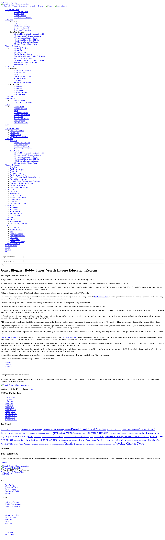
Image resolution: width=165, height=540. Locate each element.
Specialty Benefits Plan (18, 197)
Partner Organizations (17, 236)
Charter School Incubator (130, 430)
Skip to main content (8, 2)
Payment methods (16, 213)
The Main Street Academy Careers (24, 444)
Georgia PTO (138, 433)
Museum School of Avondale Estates (139, 437)
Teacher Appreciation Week (113, 440)
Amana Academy (15, 429)
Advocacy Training (21, 145)
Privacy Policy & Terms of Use (12, 472)
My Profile (14, 207)
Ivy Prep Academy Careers (14, 436)
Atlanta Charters (15, 135)
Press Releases (10, 517)
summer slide (75, 440)
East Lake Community (69, 337)
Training (69, 443)
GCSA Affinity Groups (18, 203)
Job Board (9, 217)
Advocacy (9, 139)
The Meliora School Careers (56, 444)
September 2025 (11, 420)
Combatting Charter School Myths (26, 159)
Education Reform (97, 433)
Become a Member (16, 195)
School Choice (48, 439)
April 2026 (9, 406)
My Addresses (15, 211)
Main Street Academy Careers (117, 437)
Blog (32, 389)
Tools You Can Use (17, 151)
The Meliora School (44, 444)
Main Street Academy (99, 437)
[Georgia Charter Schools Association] (15, 4)
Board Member (96, 429)
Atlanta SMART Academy (31, 429)
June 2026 (9, 402)
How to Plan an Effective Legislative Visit (29, 153)
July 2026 (8, 400)
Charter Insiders (15, 199)
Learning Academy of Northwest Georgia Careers (76, 437)
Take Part (13, 141)
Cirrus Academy (18, 433)
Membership (9, 189)
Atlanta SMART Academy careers (57, 429)
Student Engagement (64, 440)
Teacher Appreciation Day (89, 440)
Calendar (8, 523)
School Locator (15, 221)
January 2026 (10, 412)
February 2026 (10, 410)
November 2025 (11, 416)
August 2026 (10, 398)
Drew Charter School (8, 337)
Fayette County (126, 433)
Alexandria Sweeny (6, 429)
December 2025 (11, 414)
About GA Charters (12, 129)
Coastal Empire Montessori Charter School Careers (36, 433)
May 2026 (9, 404)
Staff (11, 232)
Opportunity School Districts (25, 440)
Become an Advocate (22, 147)
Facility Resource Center (18, 175)
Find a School (10, 219)
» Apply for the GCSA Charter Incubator (25, 181)
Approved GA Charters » (19, 137)
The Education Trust (101, 297)
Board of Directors (16, 234)
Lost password (15, 215)
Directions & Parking (17, 242)
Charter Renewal (16, 171)
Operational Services (17, 185)
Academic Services (16, 169)
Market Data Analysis (22, 143)
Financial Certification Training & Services (25, 177)
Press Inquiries (15, 240)
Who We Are (14, 228)
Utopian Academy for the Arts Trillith (105, 444)
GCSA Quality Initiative (18, 224)
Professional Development (19, 187)
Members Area (15, 193)
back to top (4, 476)
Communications (16, 173)
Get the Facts (14, 133)
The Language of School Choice (25, 157)
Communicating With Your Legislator (27, 155)
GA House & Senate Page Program (26, 161)
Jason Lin (30, 437)
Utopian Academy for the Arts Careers (85, 444)
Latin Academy (37, 437)
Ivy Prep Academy (151, 433)
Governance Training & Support (21, 183)
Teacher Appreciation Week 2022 (136, 440)
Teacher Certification (19, 6)
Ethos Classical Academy (115, 433)
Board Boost (79, 429)
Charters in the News (12, 515)
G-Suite (32, 6)
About (7, 226)
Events (40, 6)
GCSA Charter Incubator (19, 179)
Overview (13, 167)
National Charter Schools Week (25, 163)
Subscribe (4, 462)
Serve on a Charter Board (23, 149)
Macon (91, 437)
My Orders (14, 209)
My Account (5, 6)
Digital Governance (61, 433)
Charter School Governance (114, 429)
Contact (8, 250)
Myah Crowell (153, 437)
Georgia (132, 433)
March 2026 (9, 408)
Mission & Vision (16, 230)
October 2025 (10, 418)
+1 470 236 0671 (7, 474)
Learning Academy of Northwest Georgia (52, 437)
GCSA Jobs (14, 238)
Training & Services (12, 165)
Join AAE (13, 201)
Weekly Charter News (129, 443)
